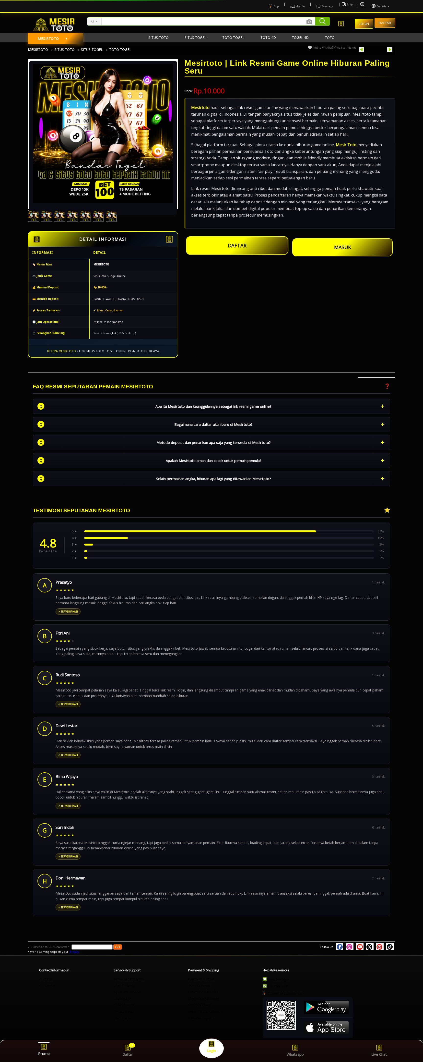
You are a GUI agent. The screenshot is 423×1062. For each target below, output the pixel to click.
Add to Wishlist (322, 47)
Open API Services (127, 992)
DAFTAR (237, 247)
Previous (371, 49)
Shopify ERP (122, 998)
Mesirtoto (200, 107)
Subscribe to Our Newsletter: (50, 947)
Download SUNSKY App (285, 993)
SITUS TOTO (64, 49)
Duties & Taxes (199, 1005)
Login (364, 24)
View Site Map (278, 979)
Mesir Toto (346, 144)
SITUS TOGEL (92, 49)
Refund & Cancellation (205, 1011)
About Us (46, 979)
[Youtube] (360, 946)
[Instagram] (349, 946)
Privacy (74, 951)
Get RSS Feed (278, 986)
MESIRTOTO (38, 49)
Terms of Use (124, 1018)
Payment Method (201, 979)
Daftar (385, 22)
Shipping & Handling (203, 998)
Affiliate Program (201, 1018)
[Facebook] (339, 946)
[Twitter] (370, 946)
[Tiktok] (390, 946)
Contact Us (47, 985)
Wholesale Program (129, 979)
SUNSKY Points (199, 985)
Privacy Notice (124, 1011)
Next (383, 49)
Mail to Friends (346, 47)
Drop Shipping (124, 985)
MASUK (342, 247)
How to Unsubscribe (203, 992)
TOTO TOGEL (120, 49)
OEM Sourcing (124, 1005)
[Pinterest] (380, 946)
